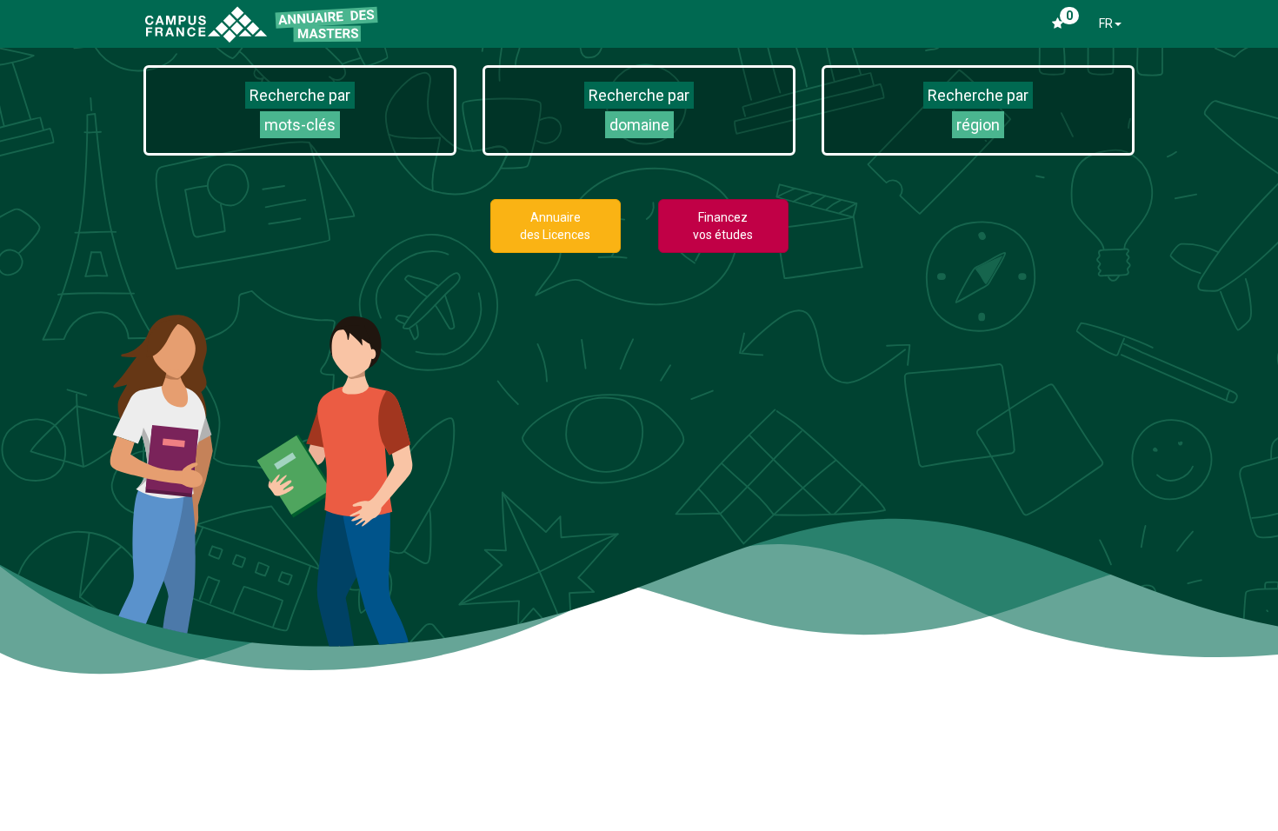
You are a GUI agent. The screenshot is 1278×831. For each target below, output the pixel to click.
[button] (299, 110)
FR (1106, 23)
